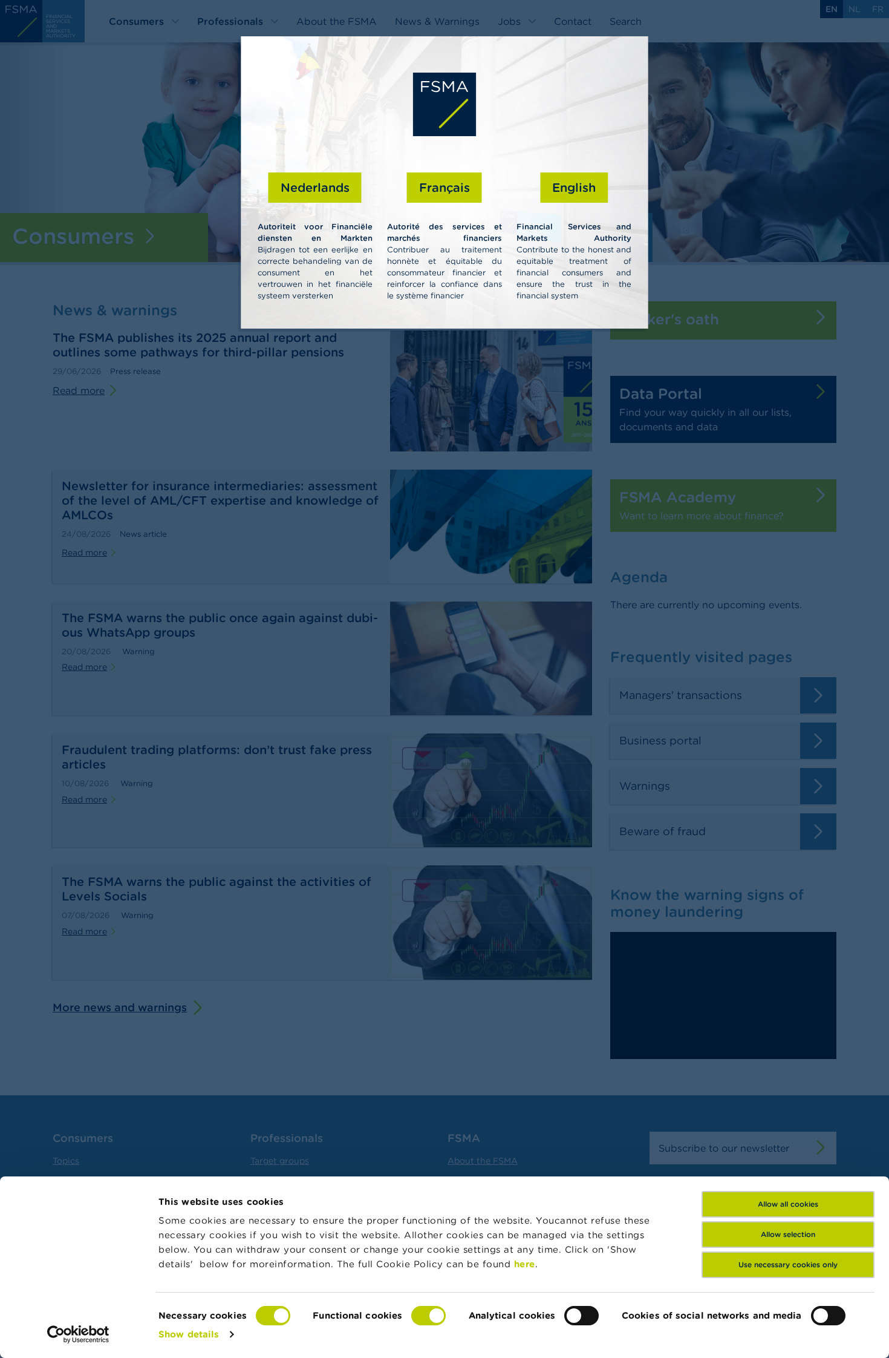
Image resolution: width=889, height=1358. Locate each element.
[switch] (428, 1315)
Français (444, 187)
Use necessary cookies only (788, 1264)
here (524, 1264)
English (574, 187)
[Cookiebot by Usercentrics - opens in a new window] (78, 1334)
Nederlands (315, 187)
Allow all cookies (788, 1204)
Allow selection (788, 1234)
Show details (188, 1334)
